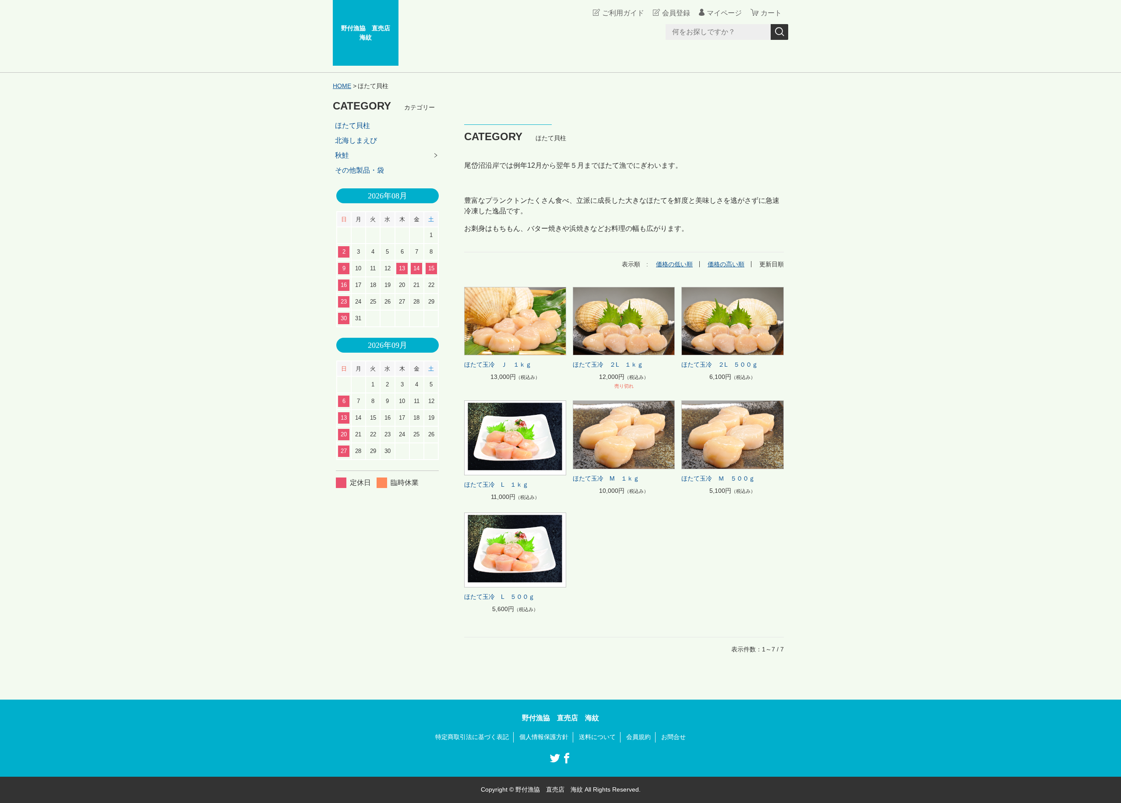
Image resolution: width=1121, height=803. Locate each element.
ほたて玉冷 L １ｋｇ (496, 484)
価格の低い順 (674, 264)
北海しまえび (356, 140)
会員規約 (638, 736)
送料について (597, 736)
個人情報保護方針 (543, 736)
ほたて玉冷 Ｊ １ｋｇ (498, 364)
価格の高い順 (726, 264)
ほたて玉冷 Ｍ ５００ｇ (718, 478)
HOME (342, 85)
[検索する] (779, 32)
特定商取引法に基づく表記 (472, 736)
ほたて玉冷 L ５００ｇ (499, 596)
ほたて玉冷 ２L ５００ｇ (719, 364)
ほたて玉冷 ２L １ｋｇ (608, 364)
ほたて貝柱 (352, 125)
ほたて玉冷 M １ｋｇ (606, 478)
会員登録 (676, 13)
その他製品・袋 (359, 170)
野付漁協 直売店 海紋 (368, 33)
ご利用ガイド (623, 13)
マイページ (724, 13)
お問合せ (673, 736)
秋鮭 (342, 155)
